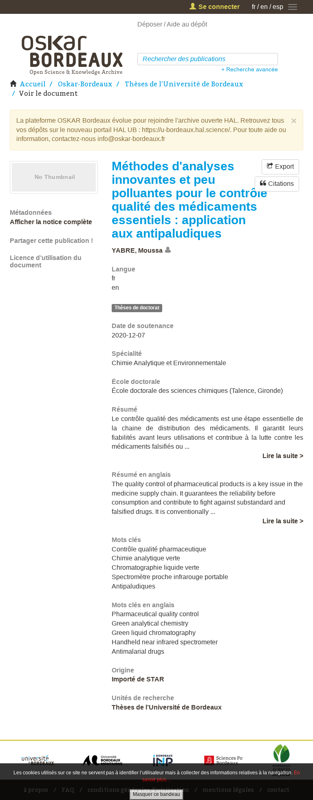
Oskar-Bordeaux (85, 83)
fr (254, 6)
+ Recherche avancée (249, 69)
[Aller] (273, 59)
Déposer (149, 24)
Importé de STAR (138, 679)
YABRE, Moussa (137, 250)
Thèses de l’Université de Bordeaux (184, 83)
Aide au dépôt (187, 24)
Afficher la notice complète (51, 221)
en (264, 6)
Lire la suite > (282, 455)
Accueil (33, 83)
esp (278, 6)
